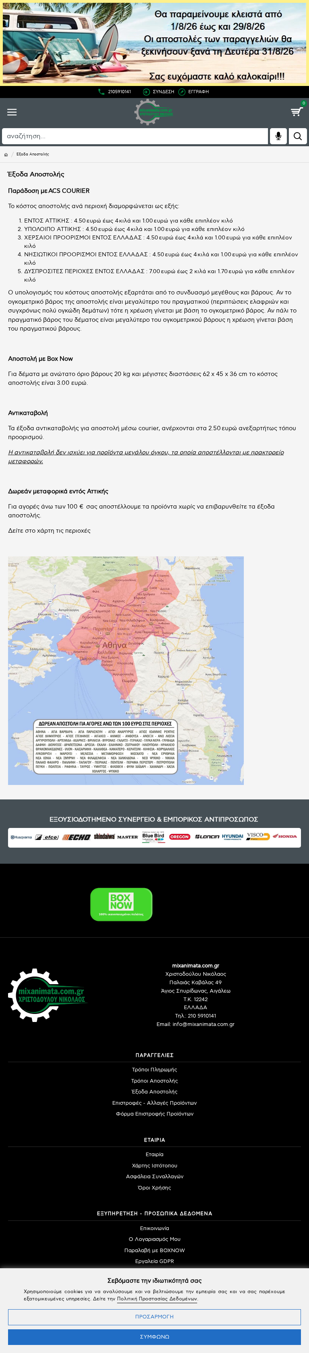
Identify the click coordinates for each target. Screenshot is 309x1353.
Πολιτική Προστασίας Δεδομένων (157, 1299)
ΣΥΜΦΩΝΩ (154, 1337)
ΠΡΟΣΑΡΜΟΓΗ (154, 1317)
